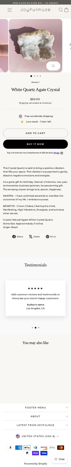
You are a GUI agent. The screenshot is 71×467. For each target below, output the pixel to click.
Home (34, 82)
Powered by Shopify (35, 463)
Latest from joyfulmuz (35, 425)
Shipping (23, 103)
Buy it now (35, 144)
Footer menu (35, 407)
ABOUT (35, 416)
